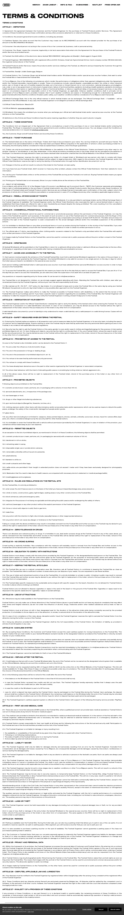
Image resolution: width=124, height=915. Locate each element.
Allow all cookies (115, 909)
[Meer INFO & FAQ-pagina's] (72, 4)
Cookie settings (86, 909)
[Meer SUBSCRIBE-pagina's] (89, 4)
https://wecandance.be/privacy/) (74, 852)
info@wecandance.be (40, 130)
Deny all (101, 909)
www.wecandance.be (26, 108)
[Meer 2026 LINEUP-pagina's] (57, 4)
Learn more (31, 911)
